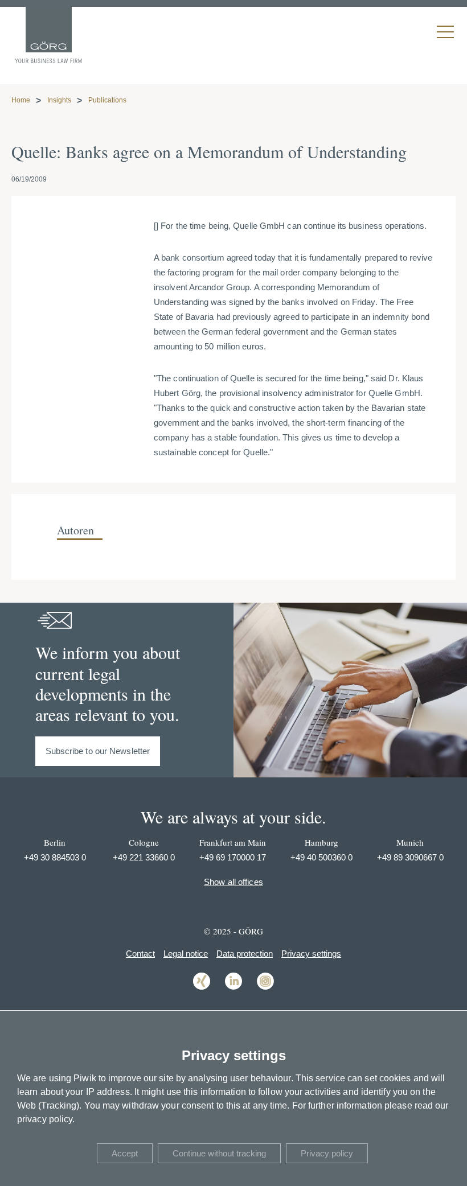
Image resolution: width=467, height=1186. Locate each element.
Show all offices (233, 882)
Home (20, 100)
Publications (107, 100)
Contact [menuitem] (140, 953)
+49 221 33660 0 (144, 857)
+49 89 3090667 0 (410, 857)
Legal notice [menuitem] (185, 953)
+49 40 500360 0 (321, 857)
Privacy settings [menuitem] (311, 953)
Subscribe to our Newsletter (98, 751)
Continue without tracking (219, 1153)
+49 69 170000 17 (232, 857)
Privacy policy (327, 1153)
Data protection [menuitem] (244, 953)
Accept (125, 1153)
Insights (59, 100)
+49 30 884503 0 (55, 857)
